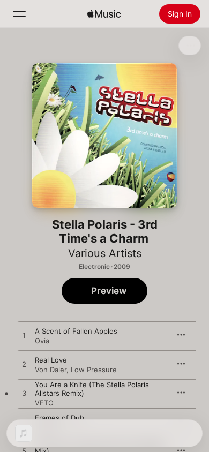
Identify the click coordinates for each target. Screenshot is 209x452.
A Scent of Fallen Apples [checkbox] (76, 331)
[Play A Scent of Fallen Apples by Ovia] (24, 336)
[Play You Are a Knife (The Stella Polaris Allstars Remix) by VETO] (24, 393)
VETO (44, 402)
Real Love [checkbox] (51, 360)
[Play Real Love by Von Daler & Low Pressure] (24, 365)
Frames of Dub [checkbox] (59, 417)
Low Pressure (94, 369)
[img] (104, 14)
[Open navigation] (19, 14)
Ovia (42, 340)
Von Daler (50, 369)
